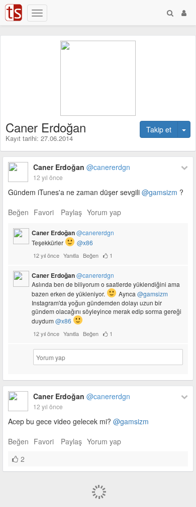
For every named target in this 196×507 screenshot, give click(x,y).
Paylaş (71, 212)
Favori (44, 212)
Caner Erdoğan (81, 167)
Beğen (18, 212)
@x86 (85, 242)
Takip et (158, 129)
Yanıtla (71, 255)
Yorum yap (104, 212)
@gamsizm (159, 192)
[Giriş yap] (184, 12)
